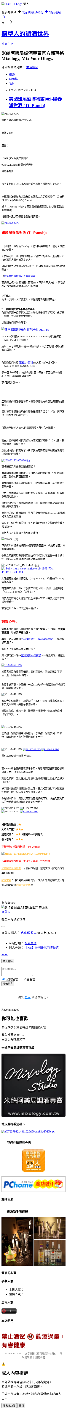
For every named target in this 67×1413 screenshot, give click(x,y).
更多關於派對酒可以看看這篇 (19, 276)
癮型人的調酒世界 (25, 33)
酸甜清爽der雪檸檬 (31, 655)
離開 (21, 1405)
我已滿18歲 (9, 1405)
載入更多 (8, 961)
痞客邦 (25, 932)
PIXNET (17, 1353)
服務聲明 (40, 1357)
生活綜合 (32, 67)
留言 (33, 932)
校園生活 (30, 943)
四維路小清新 (25, 362)
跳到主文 (7, 44)
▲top (4, 954)
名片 (12, 83)
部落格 (13, 79)
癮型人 (5, 911)
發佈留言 (8, 983)
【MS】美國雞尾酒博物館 (42, 947)
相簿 (12, 74)
